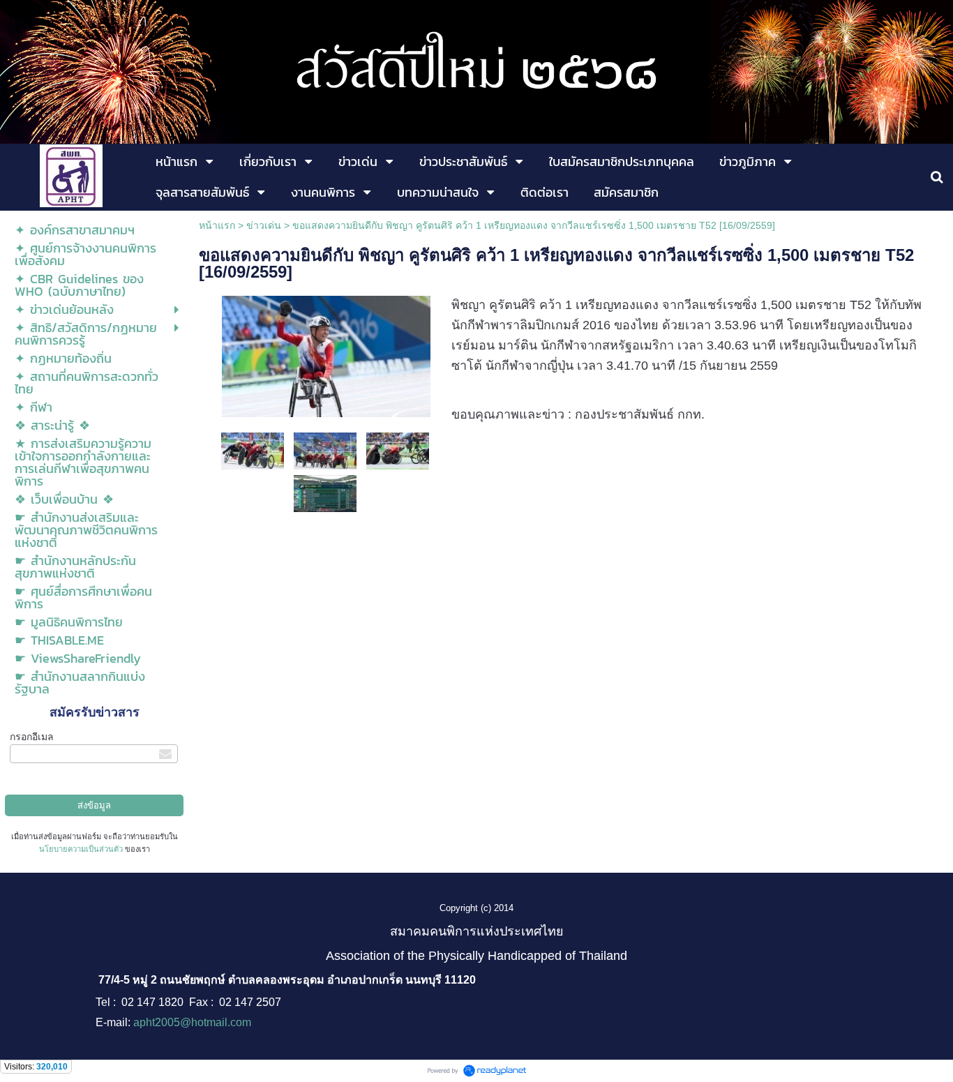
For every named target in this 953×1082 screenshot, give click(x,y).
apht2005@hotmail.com (192, 1022)
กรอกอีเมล (32, 736)
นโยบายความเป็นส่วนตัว (81, 849)
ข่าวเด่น (263, 225)
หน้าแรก (217, 225)
